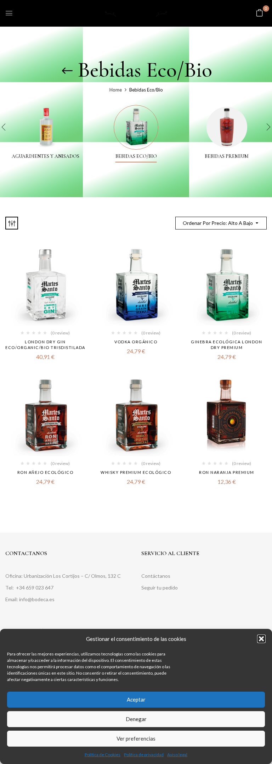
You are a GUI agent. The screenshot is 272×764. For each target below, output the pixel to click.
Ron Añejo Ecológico (45, 472)
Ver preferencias (136, 738)
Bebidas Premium (227, 156)
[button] (261, 638)
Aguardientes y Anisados (45, 156)
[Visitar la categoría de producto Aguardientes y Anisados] (45, 127)
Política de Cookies (102, 754)
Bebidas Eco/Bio (136, 156)
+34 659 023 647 (35, 588)
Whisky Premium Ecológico (136, 472)
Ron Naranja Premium (226, 472)
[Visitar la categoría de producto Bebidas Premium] (226, 127)
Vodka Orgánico (135, 341)
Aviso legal (177, 754)
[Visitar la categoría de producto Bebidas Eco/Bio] (136, 127)
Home (115, 90)
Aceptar (136, 699)
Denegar (136, 719)
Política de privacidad (144, 754)
